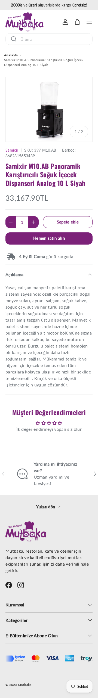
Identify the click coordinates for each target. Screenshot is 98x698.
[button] (77, 22)
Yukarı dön (46, 507)
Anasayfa (11, 55)
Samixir (11, 150)
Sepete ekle (68, 221)
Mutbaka (24, 685)
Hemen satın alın (49, 238)
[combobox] (49, 39)
